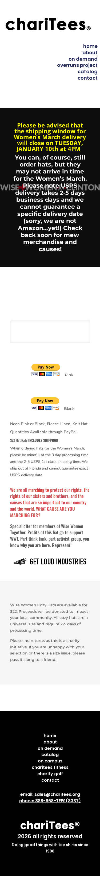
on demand (83, 59)
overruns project (77, 65)
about (90, 52)
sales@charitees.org (57, 794)
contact (88, 78)
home (90, 46)
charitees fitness (50, 767)
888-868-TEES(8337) (58, 801)
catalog (88, 71)
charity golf (50, 774)
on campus (50, 761)
